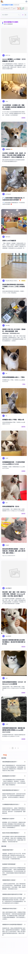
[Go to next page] (18, 748)
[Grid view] (23, 15)
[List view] (25, 15)
